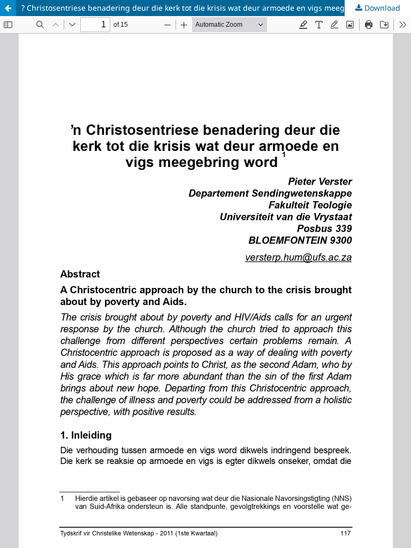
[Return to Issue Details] (8, 8)
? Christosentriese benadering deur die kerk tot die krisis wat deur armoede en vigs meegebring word (205, 8)
